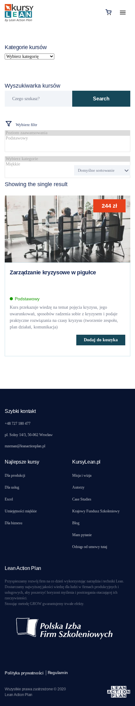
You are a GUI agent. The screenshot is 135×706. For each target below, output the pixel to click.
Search (101, 98)
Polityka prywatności (24, 673)
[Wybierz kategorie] (67, 159)
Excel (9, 499)
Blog (75, 523)
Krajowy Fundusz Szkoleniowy (96, 511)
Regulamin (58, 672)
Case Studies (81, 499)
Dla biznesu (13, 523)
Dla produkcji (15, 475)
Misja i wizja (81, 475)
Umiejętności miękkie (21, 511)
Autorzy (78, 487)
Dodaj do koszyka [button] (101, 340)
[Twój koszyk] (108, 12)
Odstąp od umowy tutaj (89, 547)
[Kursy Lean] (19, 12)
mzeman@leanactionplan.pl (25, 446)
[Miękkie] (67, 164)
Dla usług (12, 487)
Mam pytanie (82, 535)
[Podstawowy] (67, 138)
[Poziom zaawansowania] (67, 133)
